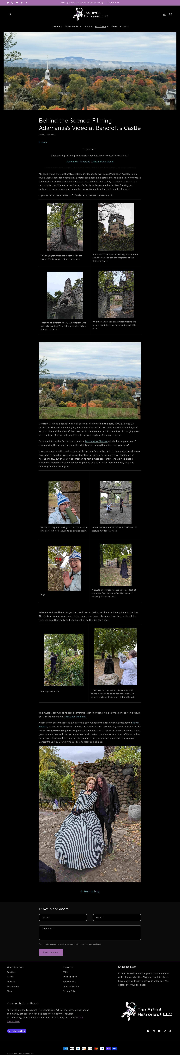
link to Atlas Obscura (96, 441)
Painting (11, 972)
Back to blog (92, 891)
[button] (10, 14)
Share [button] (44, 142)
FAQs (65, 972)
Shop (9, 991)
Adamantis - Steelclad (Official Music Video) (90, 161)
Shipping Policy (70, 977)
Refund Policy (69, 981)
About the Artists (15, 967)
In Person (11, 981)
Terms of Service (71, 986)
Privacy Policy (70, 991)
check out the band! (75, 716)
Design (10, 977)
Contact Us (68, 967)
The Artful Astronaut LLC (24, 1054)
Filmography (13, 986)
